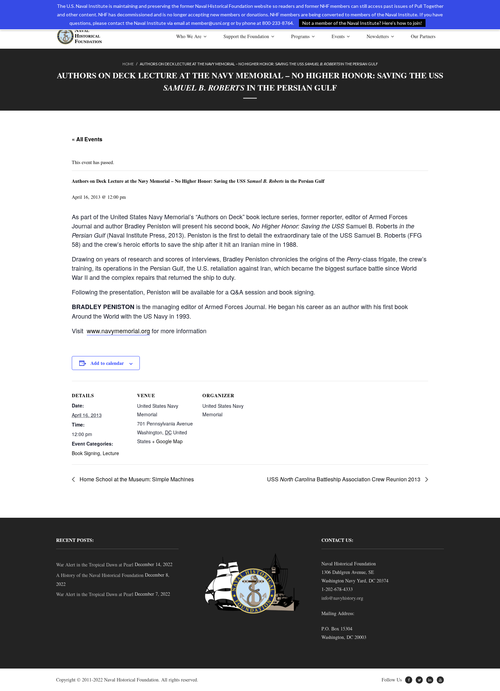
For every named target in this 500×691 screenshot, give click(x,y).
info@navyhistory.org (342, 598)
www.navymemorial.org (118, 330)
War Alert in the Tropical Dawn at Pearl (94, 564)
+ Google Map (167, 441)
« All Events (87, 139)
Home (128, 64)
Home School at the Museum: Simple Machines (136, 479)
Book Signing (86, 453)
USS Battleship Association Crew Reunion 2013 (344, 479)
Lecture (111, 453)
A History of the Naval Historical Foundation (100, 575)
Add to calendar (107, 363)
